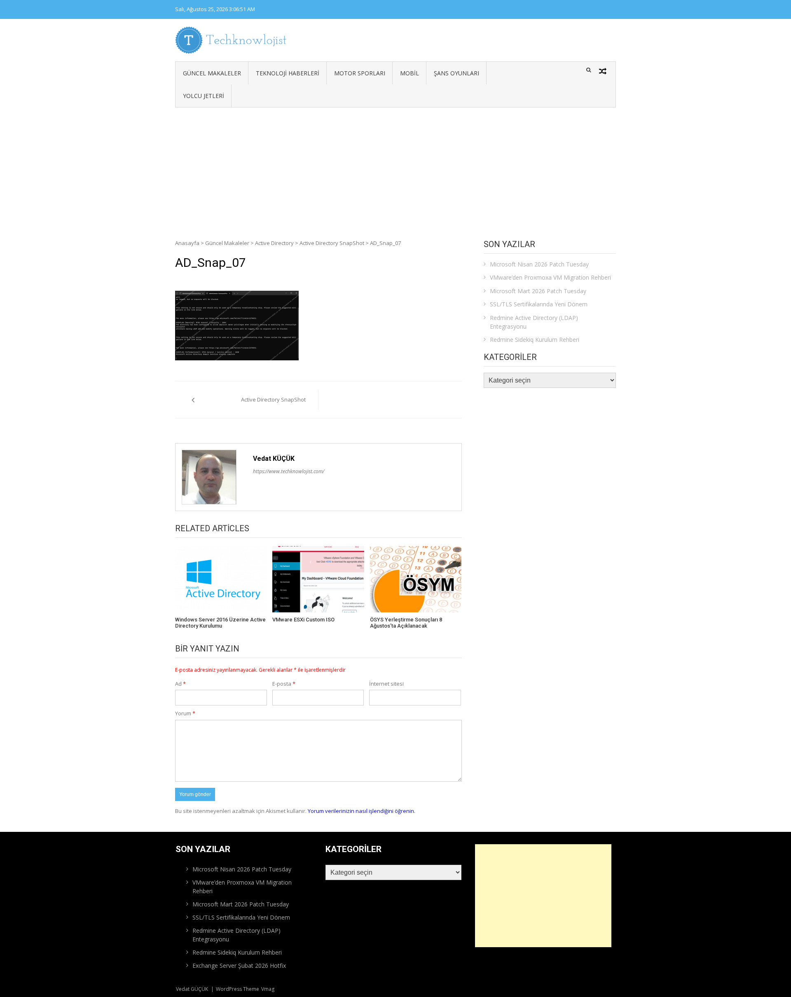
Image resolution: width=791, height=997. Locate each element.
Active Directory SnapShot (332, 243)
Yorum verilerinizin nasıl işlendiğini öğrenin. (361, 811)
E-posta (283, 683)
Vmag (267, 988)
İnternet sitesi (386, 683)
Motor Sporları (359, 73)
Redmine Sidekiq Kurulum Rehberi (534, 339)
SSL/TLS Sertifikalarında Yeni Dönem (538, 304)
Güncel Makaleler (212, 73)
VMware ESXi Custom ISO (303, 619)
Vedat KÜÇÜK (274, 458)
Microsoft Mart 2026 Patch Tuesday (538, 291)
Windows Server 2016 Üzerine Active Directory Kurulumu (220, 622)
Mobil (409, 73)
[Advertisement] (395, 169)
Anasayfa (187, 243)
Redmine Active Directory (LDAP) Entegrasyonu (534, 322)
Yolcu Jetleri (203, 96)
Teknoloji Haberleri (287, 73)
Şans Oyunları (456, 73)
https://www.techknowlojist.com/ (288, 471)
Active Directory (274, 243)
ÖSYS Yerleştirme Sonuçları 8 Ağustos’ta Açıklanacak (406, 622)
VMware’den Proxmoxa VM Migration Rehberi (550, 277)
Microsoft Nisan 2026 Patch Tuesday (539, 264)
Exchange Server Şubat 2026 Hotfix (239, 965)
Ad (180, 683)
